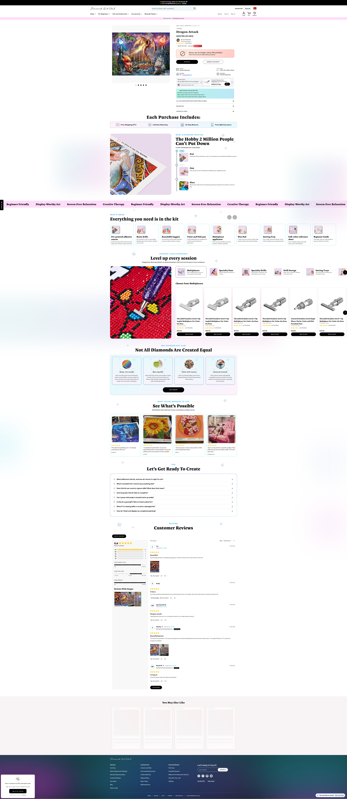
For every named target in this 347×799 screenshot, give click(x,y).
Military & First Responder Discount (179, 774)
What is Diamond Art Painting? (118, 771)
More (232, 14)
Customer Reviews (115, 778)
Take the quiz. (339, 795)
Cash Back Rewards (174, 771)
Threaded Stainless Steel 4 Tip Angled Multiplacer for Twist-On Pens (217, 321)
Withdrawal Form (145, 784)
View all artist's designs (185, 41)
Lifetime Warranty (146, 774)
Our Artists (113, 781)
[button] (167, 53)
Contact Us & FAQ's (146, 768)
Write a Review (120, 536)
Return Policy (144, 781)
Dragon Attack (196, 25)
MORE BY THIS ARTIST (213, 62)
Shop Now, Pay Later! (175, 778)
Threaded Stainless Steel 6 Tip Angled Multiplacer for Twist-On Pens (188, 321)
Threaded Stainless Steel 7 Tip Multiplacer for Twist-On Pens (332, 319)
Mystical (187, 62)
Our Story (113, 768)
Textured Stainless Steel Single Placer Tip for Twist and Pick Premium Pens (303, 321)
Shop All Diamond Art (185, 25)
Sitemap (170, 795)
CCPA (163, 795)
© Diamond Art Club (181, 325)
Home (177, 25)
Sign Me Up (223, 769)
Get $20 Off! (239, 8)
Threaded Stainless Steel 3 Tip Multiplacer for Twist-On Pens (246, 319)
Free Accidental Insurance (148, 771)
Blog (111, 784)
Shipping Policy (145, 778)
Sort (221, 541)
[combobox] (173, 8)
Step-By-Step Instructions (117, 774)
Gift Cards (171, 768)
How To (226, 14)
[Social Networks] (198, 776)
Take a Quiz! (211, 781)
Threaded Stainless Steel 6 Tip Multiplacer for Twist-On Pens (274, 319)
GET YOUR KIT (173, 390)
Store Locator (114, 788)
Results (220, 14)
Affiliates (171, 781)
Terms (149, 795)
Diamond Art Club (195, 795)
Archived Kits (179, 795)
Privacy (156, 795)
